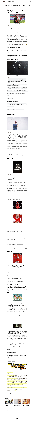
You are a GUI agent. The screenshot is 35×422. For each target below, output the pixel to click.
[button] (29, 5)
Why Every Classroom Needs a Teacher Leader (8, 405)
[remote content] (17, 360)
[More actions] (27, 9)
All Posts (6, 5)
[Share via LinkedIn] (10, 393)
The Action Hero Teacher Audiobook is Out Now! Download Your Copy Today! (26, 405)
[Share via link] (11, 393)
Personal (24, 5)
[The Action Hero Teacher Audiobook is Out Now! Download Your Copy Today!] (26, 401)
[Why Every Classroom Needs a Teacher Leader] (9, 401)
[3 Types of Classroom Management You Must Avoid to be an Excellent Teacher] (17, 401)
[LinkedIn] (16, 418)
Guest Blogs (20, 5)
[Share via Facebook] (7, 393)
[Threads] (17, 418)
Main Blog (9, 5)
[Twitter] (18, 418)
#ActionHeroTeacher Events (14, 5)
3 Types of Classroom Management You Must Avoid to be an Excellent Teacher (17, 405)
